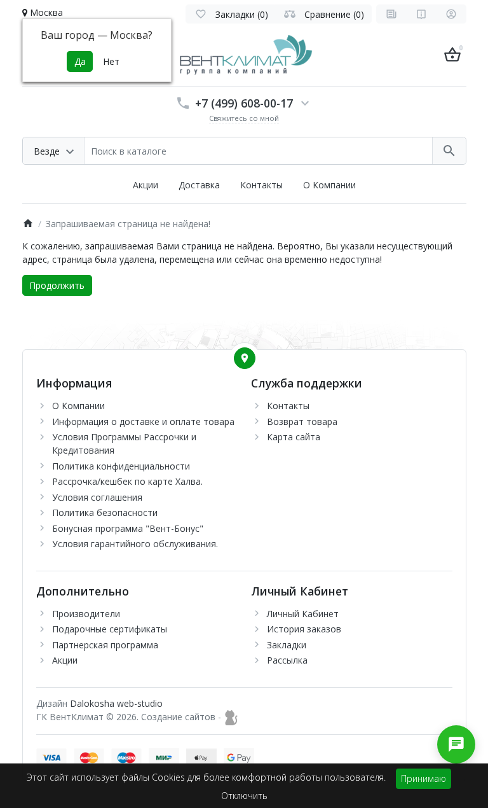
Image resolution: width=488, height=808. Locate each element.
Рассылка (287, 660)
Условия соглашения (97, 497)
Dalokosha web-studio (116, 703)
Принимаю (423, 778)
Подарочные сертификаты (109, 629)
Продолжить (57, 285)
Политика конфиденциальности (121, 466)
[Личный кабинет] (451, 14)
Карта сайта (293, 437)
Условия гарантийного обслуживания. (135, 544)
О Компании (329, 185)
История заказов (304, 629)
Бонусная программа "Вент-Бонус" (127, 528)
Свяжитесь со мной (244, 118)
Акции (145, 185)
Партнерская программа (105, 645)
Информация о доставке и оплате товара (143, 421)
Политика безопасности (105, 512)
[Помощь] (421, 14)
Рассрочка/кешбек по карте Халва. (127, 481)
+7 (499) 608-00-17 (244, 103)
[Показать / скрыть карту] (244, 358)
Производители (86, 614)
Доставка (199, 185)
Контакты (261, 185)
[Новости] (391, 14)
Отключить (244, 796)
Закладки (286, 645)
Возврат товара (302, 421)
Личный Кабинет (303, 614)
